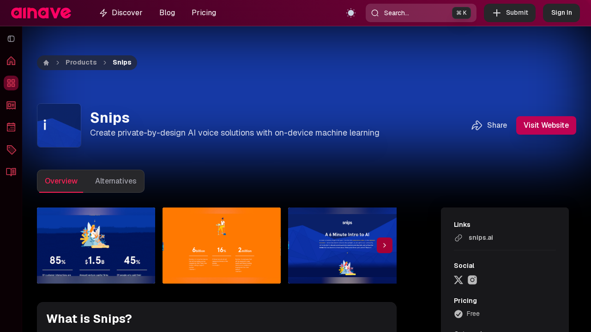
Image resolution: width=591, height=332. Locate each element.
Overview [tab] (61, 181)
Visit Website (546, 125)
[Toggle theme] (351, 13)
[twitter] (458, 279)
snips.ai (481, 237)
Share (497, 125)
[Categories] (11, 149)
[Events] (11, 127)
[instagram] (472, 279)
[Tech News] (11, 105)
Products (81, 62)
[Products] (11, 83)
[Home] (11, 60)
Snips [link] (122, 62)
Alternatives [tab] (116, 181)
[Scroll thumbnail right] (384, 245)
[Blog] (11, 171)
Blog (167, 13)
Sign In (561, 12)
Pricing (204, 13)
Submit (517, 12)
